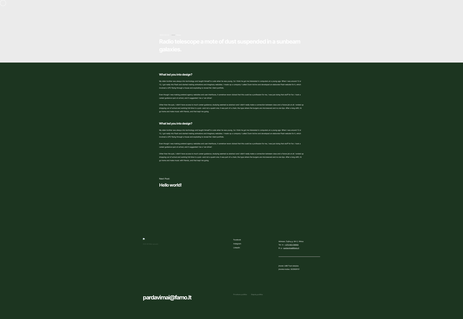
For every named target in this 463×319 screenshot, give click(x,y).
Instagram (237, 244)
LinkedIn (236, 248)
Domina (315, 12)
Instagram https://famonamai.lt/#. (158, 4)
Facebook (237, 240)
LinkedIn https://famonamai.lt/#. (157, 9)
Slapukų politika (257, 294)
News (178, 35)
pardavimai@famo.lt (167, 297)
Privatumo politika (240, 294)
